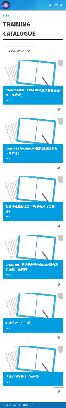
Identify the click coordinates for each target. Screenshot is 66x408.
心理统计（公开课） (19, 323)
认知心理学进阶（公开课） (24, 376)
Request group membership (58, 110)
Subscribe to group (58, 226)
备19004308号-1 (28, 405)
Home (6, 15)
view (8, 100)
